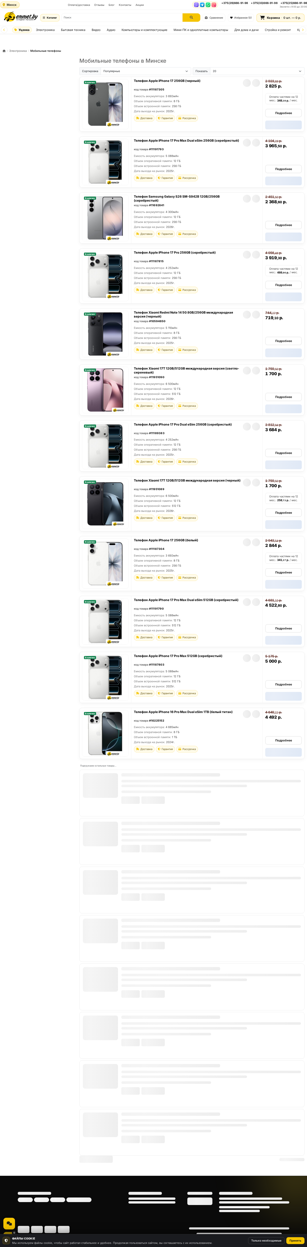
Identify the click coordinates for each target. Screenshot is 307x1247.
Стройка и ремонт (278, 30)
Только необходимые (266, 1240)
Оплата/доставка (79, 4)
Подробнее (283, 113)
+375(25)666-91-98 (293, 3)
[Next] (302, 30)
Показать (201, 71)
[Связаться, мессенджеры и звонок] (9, 1223)
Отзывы (99, 4)
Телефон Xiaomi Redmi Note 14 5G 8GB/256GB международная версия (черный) (183, 314)
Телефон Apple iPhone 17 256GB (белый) (166, 540)
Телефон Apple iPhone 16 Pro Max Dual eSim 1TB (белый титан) (183, 712)
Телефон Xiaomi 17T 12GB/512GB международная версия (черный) (187, 480)
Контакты (125, 4)
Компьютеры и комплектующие (144, 30)
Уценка (24, 30)
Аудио (111, 30)
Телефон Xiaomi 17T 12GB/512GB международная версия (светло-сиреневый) (186, 370)
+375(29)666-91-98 (234, 3)
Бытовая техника (73, 30)
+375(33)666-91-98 (264, 3)
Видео (96, 30)
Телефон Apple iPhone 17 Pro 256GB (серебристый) (175, 252)
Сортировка (90, 71)
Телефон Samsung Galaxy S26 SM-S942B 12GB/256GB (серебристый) (177, 198)
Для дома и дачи (246, 30)
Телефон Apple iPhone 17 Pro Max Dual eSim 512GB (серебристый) (186, 600)
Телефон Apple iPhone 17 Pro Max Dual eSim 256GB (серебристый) (186, 140)
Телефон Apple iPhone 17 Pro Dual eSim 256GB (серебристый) (183, 424)
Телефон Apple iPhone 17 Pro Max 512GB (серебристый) (178, 656)
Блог (112, 4)
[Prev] (4, 30)
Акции (140, 4)
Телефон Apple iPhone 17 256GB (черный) (167, 81)
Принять (295, 1240)
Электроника (45, 30)
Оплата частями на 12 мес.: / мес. (283, 98)
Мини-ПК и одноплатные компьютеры (201, 30)
